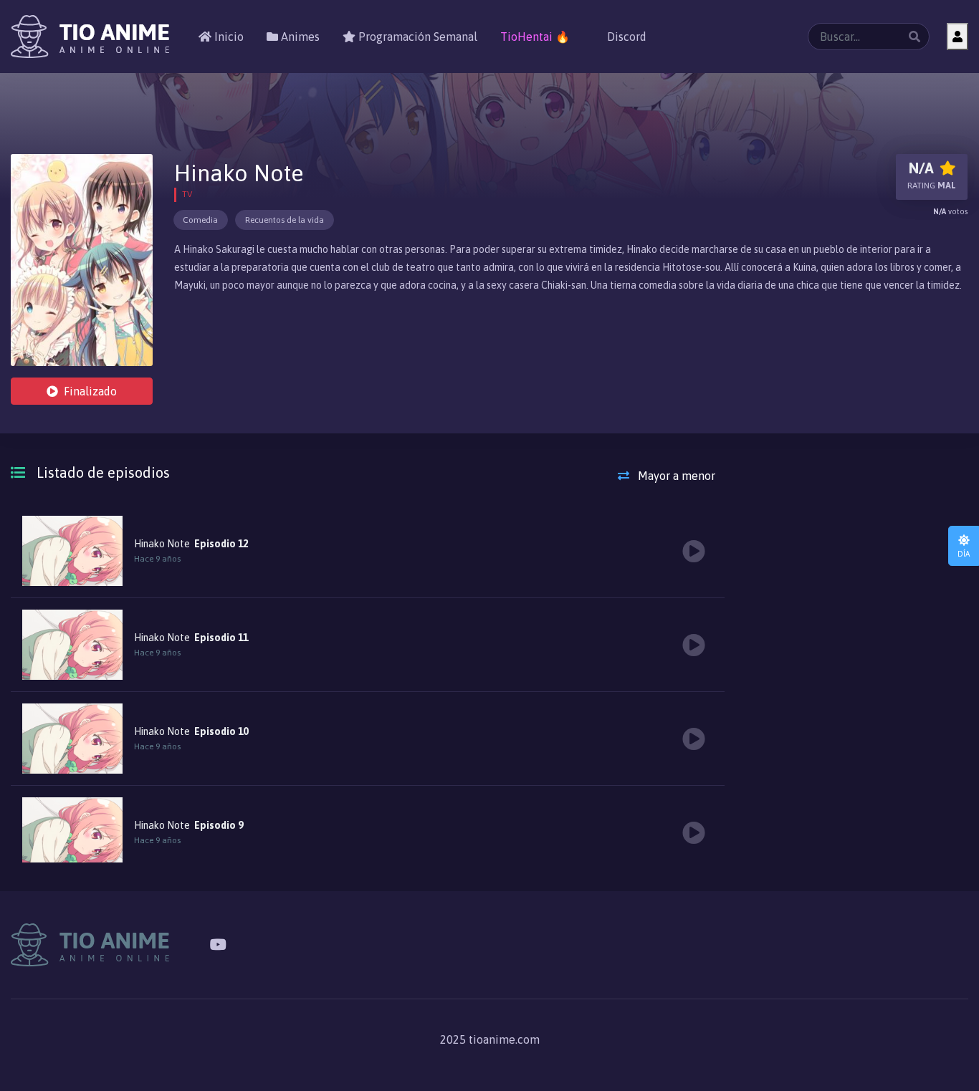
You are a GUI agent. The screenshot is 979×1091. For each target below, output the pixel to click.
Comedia (200, 220)
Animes (299, 36)
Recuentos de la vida (284, 220)
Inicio (227, 36)
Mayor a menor (675, 475)
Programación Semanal (416, 36)
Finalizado (90, 391)
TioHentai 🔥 (535, 36)
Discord (625, 36)
